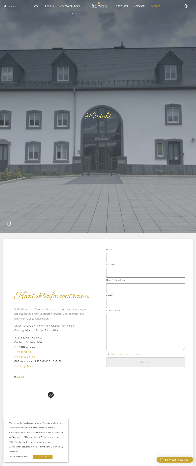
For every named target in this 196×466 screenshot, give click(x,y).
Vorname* (110, 264)
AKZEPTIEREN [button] (42, 457)
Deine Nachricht (113, 310)
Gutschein (139, 5)
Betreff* (110, 295)
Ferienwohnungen (69, 5)
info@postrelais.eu (24, 356)
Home (35, 5)
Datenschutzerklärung (120, 354)
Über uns (48, 5)
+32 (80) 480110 (23, 351)
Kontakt (155, 5)
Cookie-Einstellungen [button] (19, 456)
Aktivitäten (122, 5)
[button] (52, 400)
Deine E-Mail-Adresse (115, 280)
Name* (109, 249)
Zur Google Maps (23, 366)
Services (75, 13)
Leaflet (20, 376)
